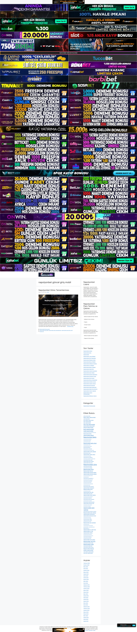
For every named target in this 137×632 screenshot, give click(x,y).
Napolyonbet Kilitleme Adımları (90, 363)
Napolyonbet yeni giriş (89, 541)
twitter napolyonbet (88, 550)
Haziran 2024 (86, 588)
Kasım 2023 (86, 601)
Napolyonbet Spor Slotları (88, 372)
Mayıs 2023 (86, 612)
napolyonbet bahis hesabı (86, 441)
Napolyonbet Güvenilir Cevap (89, 376)
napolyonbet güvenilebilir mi (88, 478)
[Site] (34, 92)
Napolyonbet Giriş (87, 352)
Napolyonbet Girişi (88, 469)
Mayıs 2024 (86, 590)
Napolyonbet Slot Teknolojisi (89, 358)
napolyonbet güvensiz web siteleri (88, 483)
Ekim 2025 (85, 566)
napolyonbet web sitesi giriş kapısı (88, 535)
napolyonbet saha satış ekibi (87, 518)
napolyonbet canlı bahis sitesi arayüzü (88, 450)
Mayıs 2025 (85, 572)
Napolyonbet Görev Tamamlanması (54, 290)
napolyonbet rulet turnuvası (87, 517)
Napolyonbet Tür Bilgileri (88, 365)
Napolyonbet (86, 354)
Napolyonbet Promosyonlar (45, 329)
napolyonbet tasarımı (86, 524)
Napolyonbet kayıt (88, 489)
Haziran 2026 (86, 564)
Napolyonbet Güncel (88, 471)
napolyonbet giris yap (87, 462)
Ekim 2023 (85, 603)
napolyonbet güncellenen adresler (88, 475)
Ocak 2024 (85, 597)
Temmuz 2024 (86, 586)
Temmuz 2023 (86, 608)
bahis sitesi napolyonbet (89, 417)
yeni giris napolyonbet (88, 553)
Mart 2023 (85, 615)
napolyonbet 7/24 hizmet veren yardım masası (89, 432)
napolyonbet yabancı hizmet (87, 538)
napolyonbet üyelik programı (88, 547)
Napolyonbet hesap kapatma (88, 486)
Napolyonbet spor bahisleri (89, 522)
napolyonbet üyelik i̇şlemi (87, 545)
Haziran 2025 (86, 570)
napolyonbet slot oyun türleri (87, 521)
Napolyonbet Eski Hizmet (88, 378)
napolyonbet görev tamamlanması (55, 330)
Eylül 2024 (85, 583)
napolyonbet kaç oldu (88, 492)
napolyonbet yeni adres (89, 539)
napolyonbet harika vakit (86, 485)
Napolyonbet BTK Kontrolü (89, 385)
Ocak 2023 (85, 619)
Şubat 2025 (86, 574)
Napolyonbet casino (86, 453)
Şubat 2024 (86, 595)
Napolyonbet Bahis (89, 437)
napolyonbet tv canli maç (89, 529)
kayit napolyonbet (88, 429)
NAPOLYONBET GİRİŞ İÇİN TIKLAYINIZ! (68, 53)
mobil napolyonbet (88, 431)
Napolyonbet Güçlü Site (88, 369)
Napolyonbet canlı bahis (87, 448)
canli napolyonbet (86, 418)
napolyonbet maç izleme (89, 495)
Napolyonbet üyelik (88, 544)
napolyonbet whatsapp (87, 536)
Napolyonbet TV (86, 528)
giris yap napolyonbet (89, 424)
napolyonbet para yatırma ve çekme (89, 511)
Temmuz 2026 (86, 563)
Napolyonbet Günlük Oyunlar (89, 381)
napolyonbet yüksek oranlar (88, 542)
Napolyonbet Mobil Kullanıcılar (89, 387)
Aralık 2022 (85, 621)
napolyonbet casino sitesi (89, 454)
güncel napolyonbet (88, 427)
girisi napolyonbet (87, 421)
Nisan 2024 (85, 592)
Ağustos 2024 (86, 584)
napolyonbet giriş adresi (87, 466)
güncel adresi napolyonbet (88, 426)
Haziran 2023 (86, 610)
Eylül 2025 (85, 568)
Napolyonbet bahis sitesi (90, 443)
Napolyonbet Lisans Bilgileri (89, 356)
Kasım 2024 (86, 579)
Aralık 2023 (85, 599)
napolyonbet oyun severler (87, 506)
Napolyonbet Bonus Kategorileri (90, 380)
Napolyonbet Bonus (86, 447)
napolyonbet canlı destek (89, 451)
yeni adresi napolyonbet (88, 551)
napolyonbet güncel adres (89, 472)
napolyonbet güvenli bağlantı (87, 482)
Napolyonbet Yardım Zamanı (89, 383)
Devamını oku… (70, 326)
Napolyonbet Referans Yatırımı (90, 395)
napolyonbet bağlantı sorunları (87, 446)
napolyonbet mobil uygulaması (88, 499)
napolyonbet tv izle (88, 531)
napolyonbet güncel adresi (90, 474)
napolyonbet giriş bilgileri (87, 467)
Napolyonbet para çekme (89, 512)
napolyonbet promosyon (89, 514)
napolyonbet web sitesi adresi (87, 534)
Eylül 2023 (85, 604)
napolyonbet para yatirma (88, 509)
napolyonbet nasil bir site (88, 503)
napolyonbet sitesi (87, 519)
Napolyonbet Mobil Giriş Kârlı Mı (90, 389)
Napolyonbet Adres (87, 433)
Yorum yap (42, 331)
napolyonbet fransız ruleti (87, 460)
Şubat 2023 (86, 617)
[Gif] (68, 129)
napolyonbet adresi (88, 435)
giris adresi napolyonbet (88, 420)
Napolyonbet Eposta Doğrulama (90, 374)
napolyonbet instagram (88, 487)
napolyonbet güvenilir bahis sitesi (88, 479)
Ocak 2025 (85, 575)
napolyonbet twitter (88, 532)
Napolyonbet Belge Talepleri (89, 367)
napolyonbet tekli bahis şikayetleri (88, 525)
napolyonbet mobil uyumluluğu (87, 500)
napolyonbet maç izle (87, 493)
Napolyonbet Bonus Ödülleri (89, 361)
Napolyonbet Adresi (87, 351)
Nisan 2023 (85, 613)
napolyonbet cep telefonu (87, 457)
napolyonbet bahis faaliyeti (87, 440)
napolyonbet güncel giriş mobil (67, 330)
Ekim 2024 (85, 581)
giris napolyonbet (87, 422)
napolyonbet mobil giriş (87, 497)
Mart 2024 (85, 594)
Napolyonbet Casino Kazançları (90, 371)
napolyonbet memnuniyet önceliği (88, 496)
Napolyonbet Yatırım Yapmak (89, 390)
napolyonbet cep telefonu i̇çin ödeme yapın (89, 458)
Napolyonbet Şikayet (88, 548)
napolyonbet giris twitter (44, 330)
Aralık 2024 (85, 577)
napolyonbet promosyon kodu (89, 515)
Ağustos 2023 (86, 606)
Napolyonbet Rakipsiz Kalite (89, 360)
